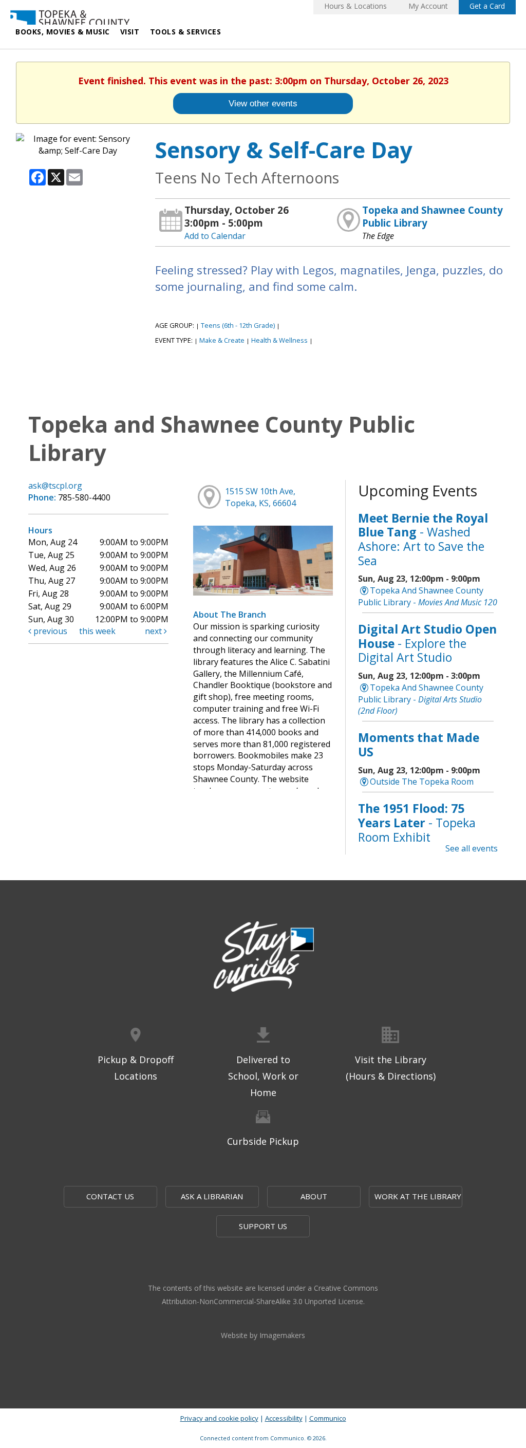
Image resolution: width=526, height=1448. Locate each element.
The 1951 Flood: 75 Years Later (417, 822)
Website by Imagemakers (263, 1335)
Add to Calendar (215, 236)
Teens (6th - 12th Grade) (238, 325)
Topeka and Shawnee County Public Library (432, 216)
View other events (263, 103)
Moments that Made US (418, 744)
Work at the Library (417, 1196)
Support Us (263, 1226)
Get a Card (487, 6)
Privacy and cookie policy (219, 1418)
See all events (471, 848)
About (313, 1196)
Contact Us (110, 1196)
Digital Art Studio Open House (427, 643)
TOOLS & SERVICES (185, 31)
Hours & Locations (355, 6)
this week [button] (97, 631)
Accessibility (284, 1418)
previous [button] (49, 631)
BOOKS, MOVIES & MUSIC (62, 31)
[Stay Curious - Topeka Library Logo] (263, 957)
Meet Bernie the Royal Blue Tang (423, 539)
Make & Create (222, 340)
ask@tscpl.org (55, 485)
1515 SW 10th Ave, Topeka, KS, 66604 (260, 497)
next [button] (154, 631)
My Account (428, 6)
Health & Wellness (279, 340)
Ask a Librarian (212, 1196)
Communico (327, 1418)
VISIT (130, 31)
